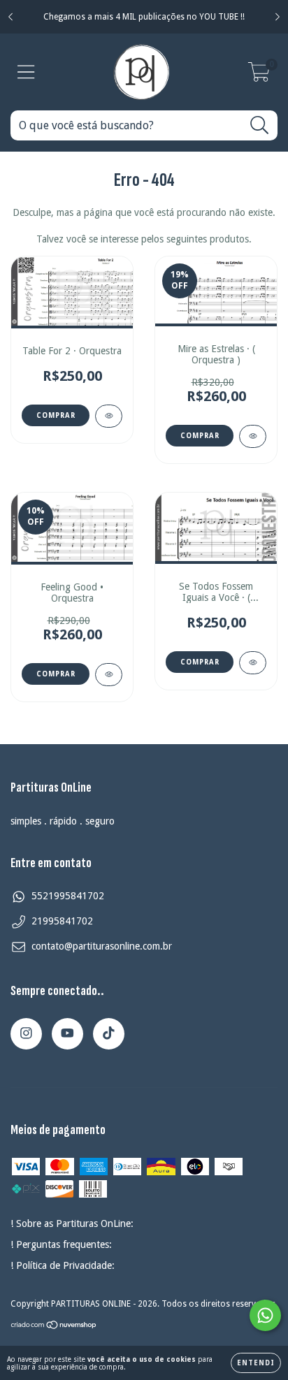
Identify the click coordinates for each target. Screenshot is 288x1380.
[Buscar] (259, 125)
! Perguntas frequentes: (61, 1244)
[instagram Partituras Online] (26, 1033)
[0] (259, 76)
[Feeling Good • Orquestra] (108, 674)
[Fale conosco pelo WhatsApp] (265, 1315)
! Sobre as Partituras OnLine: (72, 1223)
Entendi (256, 1363)
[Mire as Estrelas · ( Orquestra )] (252, 436)
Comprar (55, 415)
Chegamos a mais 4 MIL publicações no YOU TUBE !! (144, 17)
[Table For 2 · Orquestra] (108, 416)
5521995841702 (67, 895)
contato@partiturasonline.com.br (101, 946)
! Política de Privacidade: (62, 1265)
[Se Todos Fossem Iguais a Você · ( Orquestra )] (252, 662)
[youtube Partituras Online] (67, 1033)
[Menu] (26, 72)
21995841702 (62, 921)
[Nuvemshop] (54, 1327)
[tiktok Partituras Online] (108, 1033)
